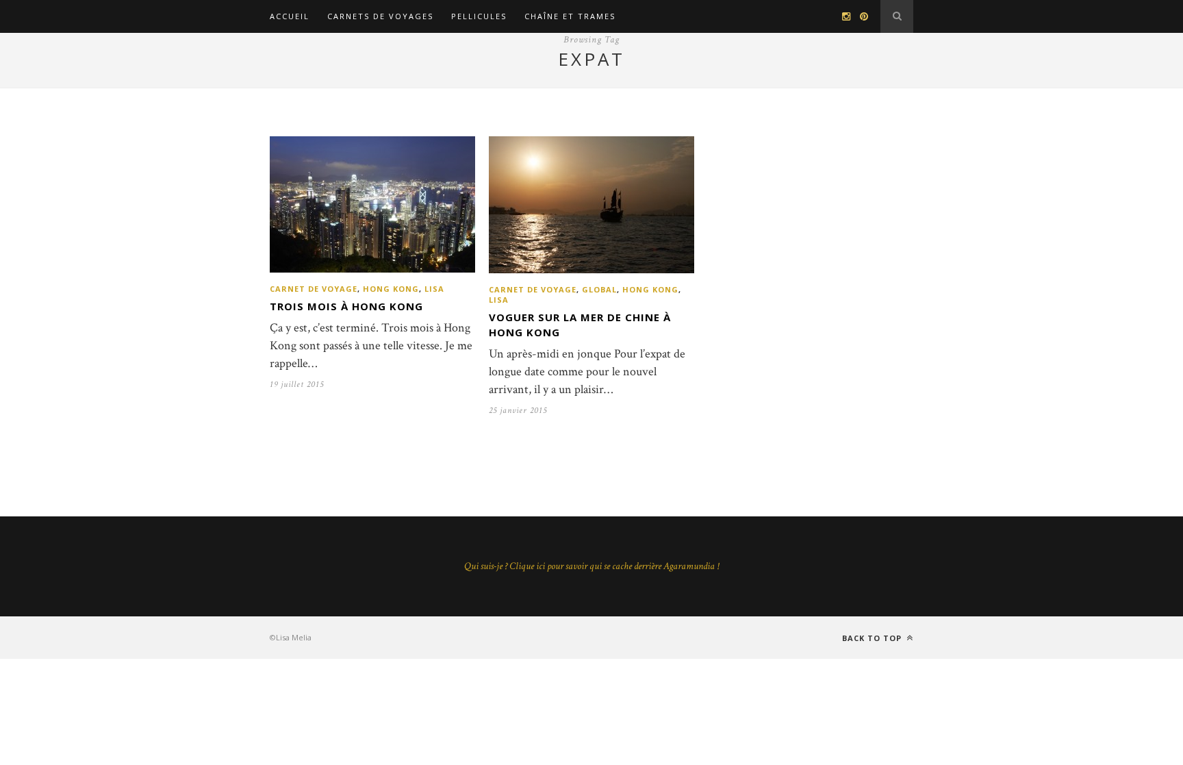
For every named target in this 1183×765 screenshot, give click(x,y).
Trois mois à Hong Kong (346, 306)
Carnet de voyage (313, 289)
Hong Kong (391, 289)
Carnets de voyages (380, 16)
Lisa (434, 289)
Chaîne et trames (569, 16)
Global (599, 289)
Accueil (289, 16)
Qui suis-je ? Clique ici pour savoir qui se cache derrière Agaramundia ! (591, 566)
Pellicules (479, 16)
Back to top (873, 638)
